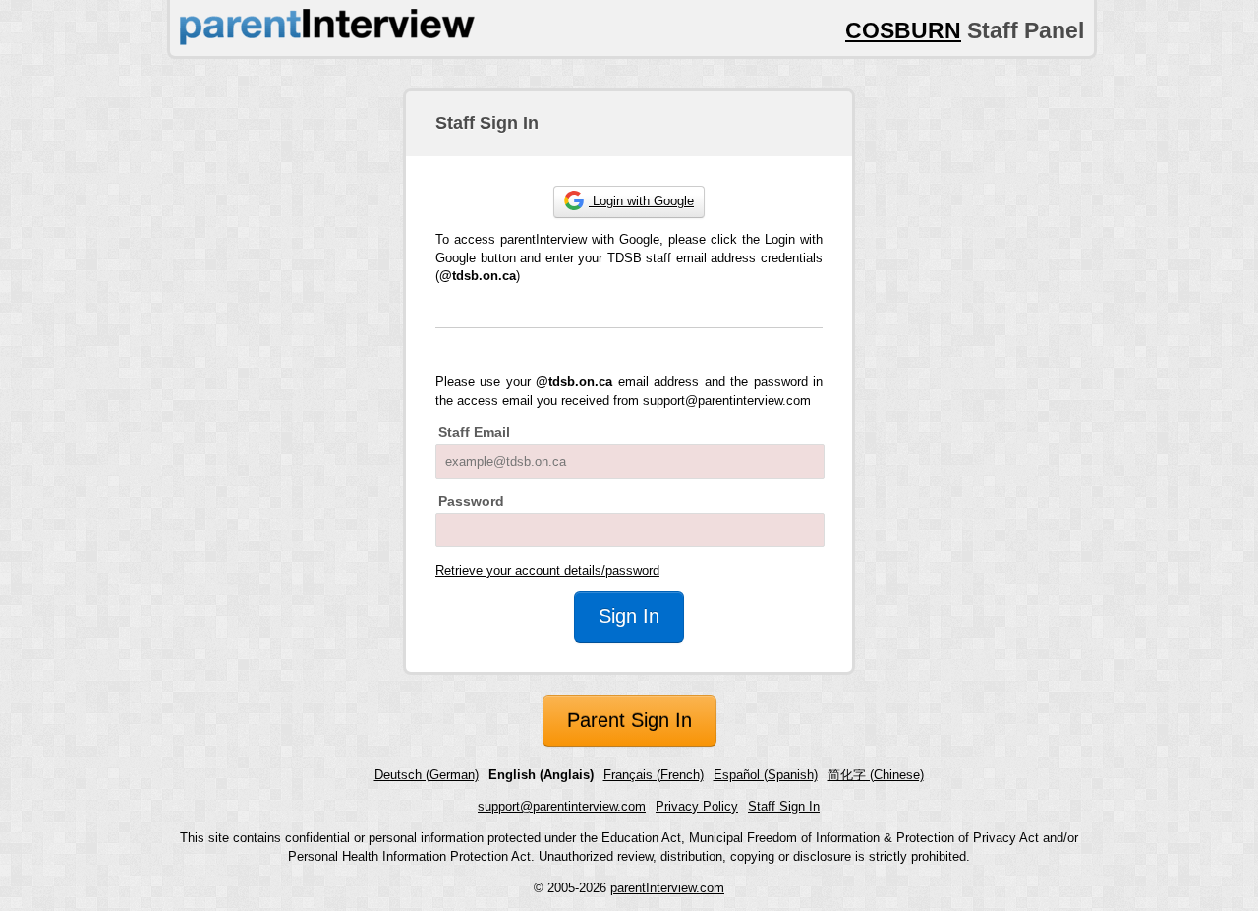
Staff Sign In (784, 806)
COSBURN (903, 30)
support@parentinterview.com (562, 806)
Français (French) (653, 775)
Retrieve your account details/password (547, 570)
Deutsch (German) (426, 775)
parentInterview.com (667, 888)
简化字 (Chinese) (876, 775)
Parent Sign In (629, 720)
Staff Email (474, 432)
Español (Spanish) (766, 775)
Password (471, 501)
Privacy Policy (697, 806)
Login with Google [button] (641, 201)
